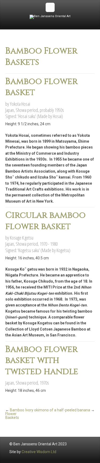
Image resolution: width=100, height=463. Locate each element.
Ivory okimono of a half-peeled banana (57, 410)
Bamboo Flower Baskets (14, 414)
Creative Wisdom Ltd (39, 452)
